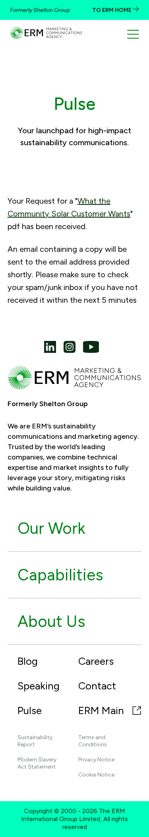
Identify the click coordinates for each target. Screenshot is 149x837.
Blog (27, 661)
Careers (96, 661)
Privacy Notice (96, 759)
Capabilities (60, 574)
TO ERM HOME (112, 10)
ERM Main (102, 710)
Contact (97, 685)
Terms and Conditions (92, 741)
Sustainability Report (34, 741)
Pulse (29, 710)
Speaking (38, 685)
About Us (51, 621)
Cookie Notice (96, 774)
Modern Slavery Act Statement (36, 763)
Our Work (51, 528)
